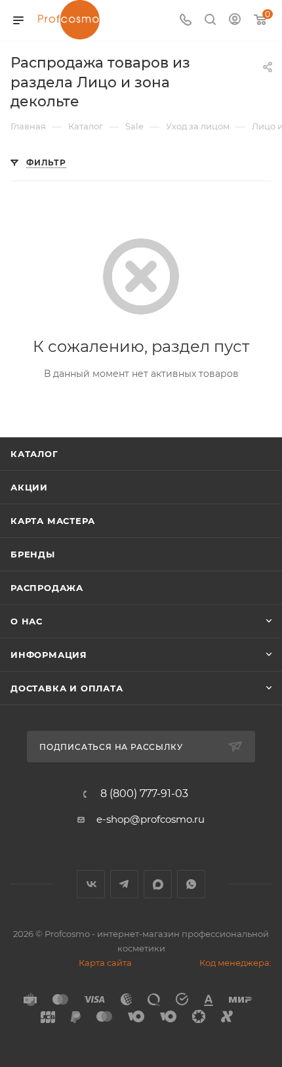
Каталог (34, 453)
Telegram (124, 884)
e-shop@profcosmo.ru (150, 819)
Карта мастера (52, 520)
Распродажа (46, 587)
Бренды (32, 554)
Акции (29, 487)
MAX (158, 884)
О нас (26, 621)
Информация (48, 654)
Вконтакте (91, 884)
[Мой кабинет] (235, 20)
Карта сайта (105, 962)
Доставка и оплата (66, 688)
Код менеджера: (235, 962)
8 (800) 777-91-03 (144, 794)
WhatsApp (191, 884)
